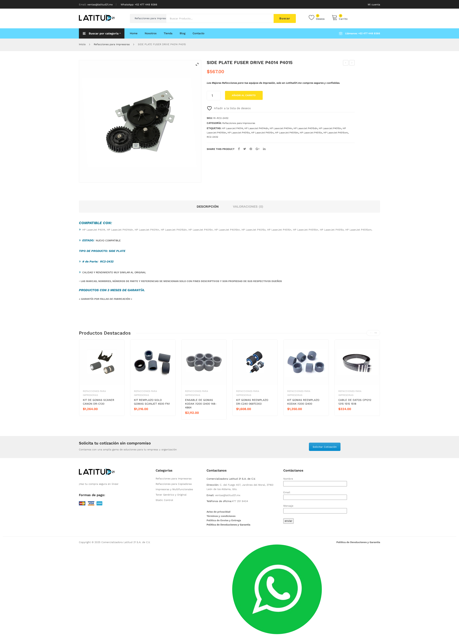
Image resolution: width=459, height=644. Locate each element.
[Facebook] (239, 148)
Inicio (82, 44)
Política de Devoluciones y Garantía (228, 524)
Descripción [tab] (208, 206)
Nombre (288, 478)
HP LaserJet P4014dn (256, 128)
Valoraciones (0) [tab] (248, 206)
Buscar (284, 18)
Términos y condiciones (221, 516)
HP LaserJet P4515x (311, 132)
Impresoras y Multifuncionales (174, 489)
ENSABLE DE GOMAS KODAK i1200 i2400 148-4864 (201, 403)
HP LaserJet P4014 (232, 128)
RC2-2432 (212, 137)
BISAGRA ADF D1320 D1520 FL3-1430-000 (352, 63)
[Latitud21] (96, 17)
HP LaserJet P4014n (281, 128)
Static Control (164, 500)
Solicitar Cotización (325, 446)
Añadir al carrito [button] (96, 415)
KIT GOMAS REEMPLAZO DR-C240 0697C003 (252, 401)
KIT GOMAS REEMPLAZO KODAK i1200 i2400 (303, 401)
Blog (182, 33)
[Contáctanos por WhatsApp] (277, 589)
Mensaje (288, 505)
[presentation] (371, 333)
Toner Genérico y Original (171, 494)
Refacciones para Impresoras (112, 44)
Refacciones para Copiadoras (174, 483)
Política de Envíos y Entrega (224, 520)
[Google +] (257, 148)
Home (134, 33)
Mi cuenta (374, 4)
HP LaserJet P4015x (239, 132)
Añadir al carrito (244, 95)
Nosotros (151, 33)
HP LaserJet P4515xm (335, 132)
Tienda (168, 33)
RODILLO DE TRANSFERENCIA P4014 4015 (345, 63)
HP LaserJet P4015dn (305, 128)
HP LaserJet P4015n (330, 128)
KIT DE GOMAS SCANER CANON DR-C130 (98, 401)
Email (286, 492)
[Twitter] (244, 148)
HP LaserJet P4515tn (286, 132)
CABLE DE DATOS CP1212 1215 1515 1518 (354, 401)
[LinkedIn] (264, 148)
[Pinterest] (251, 148)
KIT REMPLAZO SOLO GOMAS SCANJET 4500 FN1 (152, 401)
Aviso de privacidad (218, 511)
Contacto (198, 33)
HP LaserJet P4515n (262, 132)
